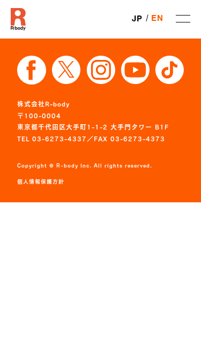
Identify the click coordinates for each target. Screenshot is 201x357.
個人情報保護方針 (40, 181)
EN (157, 18)
